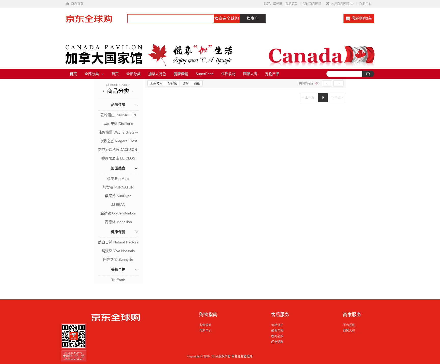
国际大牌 (250, 74)
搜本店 (252, 18)
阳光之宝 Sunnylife (118, 259)
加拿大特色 (157, 74)
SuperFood (205, 74)
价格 (185, 83)
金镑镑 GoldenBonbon (118, 213)
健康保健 (181, 74)
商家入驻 (349, 330)
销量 (197, 83)
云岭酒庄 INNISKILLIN (118, 115)
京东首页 (77, 4)
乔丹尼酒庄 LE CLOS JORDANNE (118, 158)
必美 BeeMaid (118, 179)
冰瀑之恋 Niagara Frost (118, 141)
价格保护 (277, 325)
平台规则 (349, 325)
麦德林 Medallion (118, 222)
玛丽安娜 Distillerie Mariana (118, 124)
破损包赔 (277, 330)
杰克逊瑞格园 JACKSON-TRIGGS (118, 150)
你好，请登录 (273, 4)
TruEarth (118, 280)
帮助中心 (365, 4)
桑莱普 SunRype (118, 196)
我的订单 (291, 4)
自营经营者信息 (242, 356)
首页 (73, 74)
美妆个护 (118, 269)
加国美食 (118, 168)
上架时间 (156, 83)
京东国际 (96, 21)
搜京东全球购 (226, 18)
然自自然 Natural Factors (118, 242)
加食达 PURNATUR (118, 187)
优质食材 (228, 74)
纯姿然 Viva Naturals (118, 251)
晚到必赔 (277, 336)
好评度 (172, 83)
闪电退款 (277, 342)
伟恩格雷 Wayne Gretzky (118, 132)
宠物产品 (272, 74)
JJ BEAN (118, 204)
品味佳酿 (118, 105)
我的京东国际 (312, 4)
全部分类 (92, 74)
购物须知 (205, 325)
